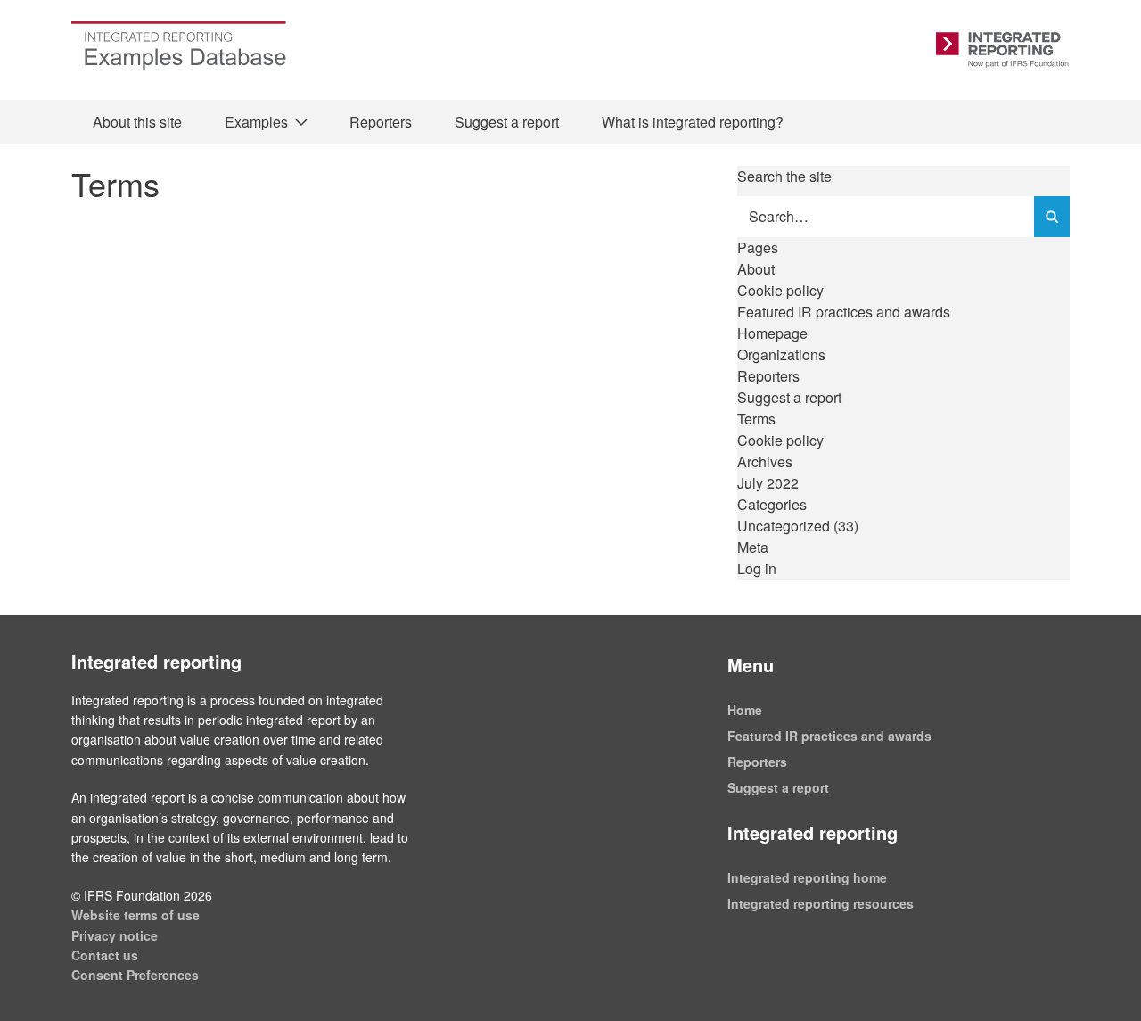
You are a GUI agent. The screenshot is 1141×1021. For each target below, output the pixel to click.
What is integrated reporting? (693, 121)
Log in (756, 568)
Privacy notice (114, 935)
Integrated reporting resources (820, 903)
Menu (750, 665)
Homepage (772, 333)
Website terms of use (135, 915)
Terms (756, 418)
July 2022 (768, 483)
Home (744, 710)
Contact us (104, 955)
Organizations (781, 354)
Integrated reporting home (807, 877)
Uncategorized (783, 525)
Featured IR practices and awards (843, 311)
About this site (137, 121)
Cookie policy (780, 290)
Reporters (380, 121)
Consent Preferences (135, 975)
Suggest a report (507, 121)
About (756, 269)
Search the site (784, 176)
